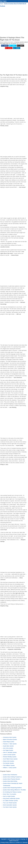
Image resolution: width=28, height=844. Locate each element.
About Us (12, 842)
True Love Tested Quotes (10, 802)
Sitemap (25, 842)
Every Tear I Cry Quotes (9, 794)
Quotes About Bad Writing (10, 781)
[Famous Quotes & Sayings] (3, 1)
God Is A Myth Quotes (9, 796)
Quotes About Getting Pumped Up (12, 777)
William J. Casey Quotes (9, 767)
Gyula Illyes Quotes (8, 746)
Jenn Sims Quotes (8, 748)
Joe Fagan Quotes (8, 750)
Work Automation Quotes (10, 805)
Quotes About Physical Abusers (11, 779)
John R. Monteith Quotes (10, 752)
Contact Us (19, 842)
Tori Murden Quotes (8, 763)
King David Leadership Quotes (11, 798)
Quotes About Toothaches (10, 774)
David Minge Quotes (8, 741)
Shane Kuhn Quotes (8, 761)
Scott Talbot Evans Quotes (10, 759)
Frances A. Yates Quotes (10, 743)
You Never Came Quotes (10, 807)
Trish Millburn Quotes (9, 765)
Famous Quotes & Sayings (18, 839)
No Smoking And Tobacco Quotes (12, 792)
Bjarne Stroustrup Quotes (10, 739)
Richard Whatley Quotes (9, 756)
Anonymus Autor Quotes (9, 737)
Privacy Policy (5, 842)
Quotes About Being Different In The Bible (14, 790)
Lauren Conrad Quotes (9, 754)
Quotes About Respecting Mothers (12, 787)
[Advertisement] (14, 21)
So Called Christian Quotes (10, 800)
